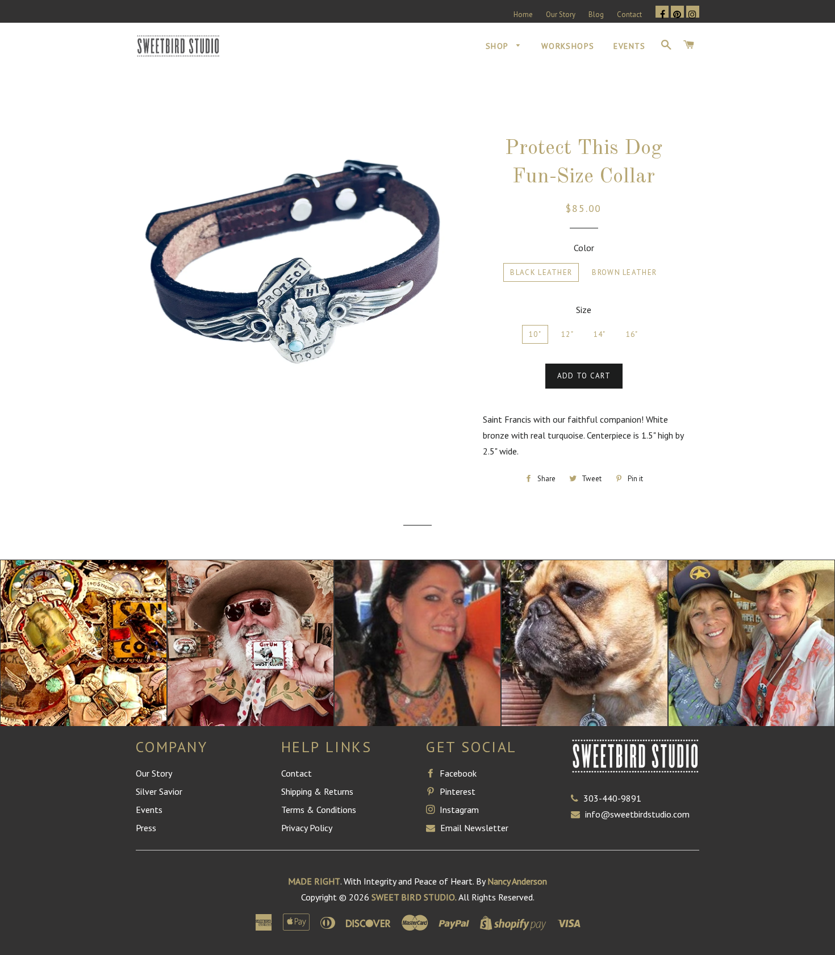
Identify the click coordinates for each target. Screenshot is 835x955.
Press (146, 827)
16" (632, 334)
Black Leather (541, 272)
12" (567, 334)
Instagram (458, 809)
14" (600, 334)
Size (583, 309)
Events (629, 46)
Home (523, 14)
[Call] (577, 798)
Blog (596, 14)
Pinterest (456, 791)
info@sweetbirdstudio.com (637, 814)
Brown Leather (624, 272)
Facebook (457, 773)
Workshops (568, 46)
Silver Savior (159, 791)
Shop (498, 46)
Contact (629, 14)
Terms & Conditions (318, 809)
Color (584, 247)
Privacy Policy (306, 827)
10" (535, 334)
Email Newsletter (473, 827)
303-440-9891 (612, 798)
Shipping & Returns (317, 791)
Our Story (560, 14)
